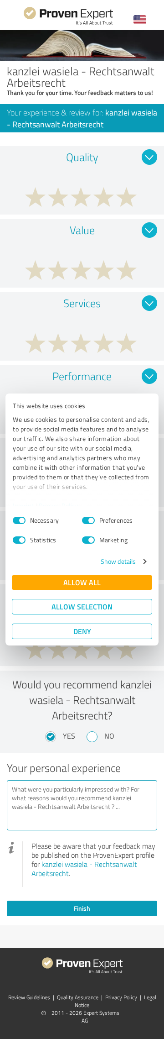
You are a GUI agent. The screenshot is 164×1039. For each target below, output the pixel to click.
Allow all (82, 582)
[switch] (88, 520)
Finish (82, 908)
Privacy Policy (58, 505)
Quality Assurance (77, 997)
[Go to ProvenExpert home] (68, 23)
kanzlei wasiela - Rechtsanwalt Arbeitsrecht (84, 868)
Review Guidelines (29, 997)
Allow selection (82, 606)
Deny (82, 631)
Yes (69, 736)
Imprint (23, 505)
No (109, 736)
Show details (118, 561)
